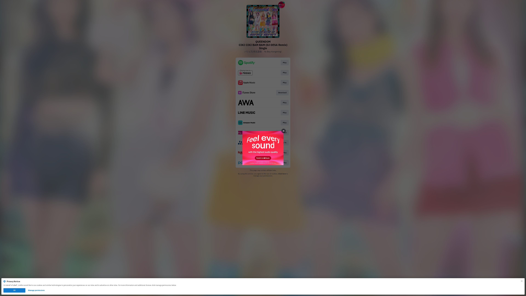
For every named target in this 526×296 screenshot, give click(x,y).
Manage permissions (36, 290)
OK (14, 290)
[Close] (522, 281)
